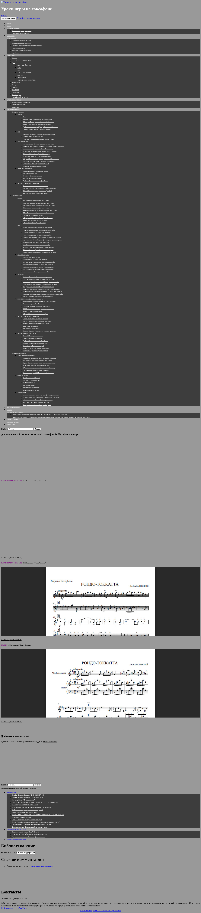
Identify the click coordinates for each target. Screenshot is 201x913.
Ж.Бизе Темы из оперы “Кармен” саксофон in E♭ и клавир (38, 213)
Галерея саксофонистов (13, 407)
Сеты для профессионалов (19, 353)
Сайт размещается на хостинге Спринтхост (100, 910)
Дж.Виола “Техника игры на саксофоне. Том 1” (35, 181)
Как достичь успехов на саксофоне (21, 50)
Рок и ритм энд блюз (23, 255)
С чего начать (10, 36)
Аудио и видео (11, 55)
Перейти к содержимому (28, 18)
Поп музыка (21, 274)
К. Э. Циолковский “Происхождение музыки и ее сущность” (32, 807)
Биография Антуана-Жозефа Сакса (21, 41)
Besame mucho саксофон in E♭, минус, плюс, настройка (37, 277)
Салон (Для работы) (23, 375)
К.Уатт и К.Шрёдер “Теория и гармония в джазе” (36, 324)
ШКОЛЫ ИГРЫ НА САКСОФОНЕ (27, 333)
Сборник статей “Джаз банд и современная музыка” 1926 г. (31, 824)
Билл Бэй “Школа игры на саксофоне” (33, 178)
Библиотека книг (11, 793)
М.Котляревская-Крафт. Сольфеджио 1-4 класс (35, 193)
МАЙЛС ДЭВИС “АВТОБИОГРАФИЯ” (25, 805)
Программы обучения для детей (20, 33)
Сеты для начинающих (18, 112)
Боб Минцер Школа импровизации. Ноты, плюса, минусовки (39, 301)
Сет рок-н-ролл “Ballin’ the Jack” (32, 257)
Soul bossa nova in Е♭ (29, 385)
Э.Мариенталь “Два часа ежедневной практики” (35, 351)
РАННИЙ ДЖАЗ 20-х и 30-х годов (21, 60)
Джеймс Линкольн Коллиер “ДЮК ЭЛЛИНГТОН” (28, 795)
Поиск (4, 15)
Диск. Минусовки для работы (31, 390)
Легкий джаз (15, 92)
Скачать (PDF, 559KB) (11, 721)
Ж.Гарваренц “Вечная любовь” (31, 387)
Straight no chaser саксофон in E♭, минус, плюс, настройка (38, 247)
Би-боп (19, 68)
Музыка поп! (15, 107)
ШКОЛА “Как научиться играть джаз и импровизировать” (38, 309)
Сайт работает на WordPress (14, 908)
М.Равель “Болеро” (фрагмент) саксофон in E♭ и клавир (37, 119)
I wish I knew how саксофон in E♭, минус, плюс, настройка (38, 279)
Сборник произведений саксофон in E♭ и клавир (36, 370)
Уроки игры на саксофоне (26, 8)
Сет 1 (24, 117)
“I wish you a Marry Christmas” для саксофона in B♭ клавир (38, 144)
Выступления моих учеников (15, 412)
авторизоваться (50, 741)
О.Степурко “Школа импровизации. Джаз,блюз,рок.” (37, 306)
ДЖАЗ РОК (15, 87)
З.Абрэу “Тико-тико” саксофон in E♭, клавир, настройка (38, 296)
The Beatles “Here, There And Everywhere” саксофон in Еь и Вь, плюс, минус (43, 146)
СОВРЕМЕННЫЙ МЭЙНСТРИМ (27, 80)
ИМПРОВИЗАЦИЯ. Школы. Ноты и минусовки (30, 299)
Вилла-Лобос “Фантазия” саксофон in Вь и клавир (36, 365)
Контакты (9, 410)
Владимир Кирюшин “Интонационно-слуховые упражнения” (39, 188)
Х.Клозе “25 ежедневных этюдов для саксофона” (36, 348)
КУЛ (19, 70)
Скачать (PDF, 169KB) (11, 557)
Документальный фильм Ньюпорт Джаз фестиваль (28, 837)
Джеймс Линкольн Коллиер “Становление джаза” (28, 797)
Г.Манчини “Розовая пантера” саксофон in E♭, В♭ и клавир (38, 139)
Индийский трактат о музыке (21, 817)
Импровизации (22, 392)
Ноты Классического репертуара (26, 356)
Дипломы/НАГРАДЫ (13, 419)
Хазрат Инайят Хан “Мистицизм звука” (25, 812)
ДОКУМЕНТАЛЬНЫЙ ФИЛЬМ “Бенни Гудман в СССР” (30, 834)
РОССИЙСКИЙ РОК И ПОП (20, 97)
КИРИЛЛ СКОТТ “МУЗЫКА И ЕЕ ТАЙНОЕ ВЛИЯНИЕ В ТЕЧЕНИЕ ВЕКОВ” (38, 815)
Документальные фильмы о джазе (16, 829)
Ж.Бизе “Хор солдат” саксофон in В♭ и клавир (35, 220)
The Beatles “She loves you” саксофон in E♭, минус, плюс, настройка (41, 289)
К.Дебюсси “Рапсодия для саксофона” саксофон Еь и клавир (39, 368)
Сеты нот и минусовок (13, 109)
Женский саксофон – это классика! (21, 102)
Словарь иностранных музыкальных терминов (35, 186)
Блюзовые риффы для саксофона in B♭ (33, 137)
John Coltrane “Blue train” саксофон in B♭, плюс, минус (38, 400)
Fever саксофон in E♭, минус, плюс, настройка (35, 260)
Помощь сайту (11, 424)
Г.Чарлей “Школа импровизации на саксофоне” (35, 314)
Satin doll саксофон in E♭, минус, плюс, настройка (36, 245)
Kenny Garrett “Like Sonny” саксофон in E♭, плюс (36, 402)
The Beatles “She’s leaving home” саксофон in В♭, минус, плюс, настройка (42, 292)
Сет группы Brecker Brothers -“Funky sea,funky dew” (37, 405)
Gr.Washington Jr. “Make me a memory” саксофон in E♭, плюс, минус (41, 397)
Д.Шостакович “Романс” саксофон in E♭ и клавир (36, 208)
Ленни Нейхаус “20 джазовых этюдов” (33, 346)
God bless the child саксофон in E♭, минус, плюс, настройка (39, 262)
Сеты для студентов (17, 196)
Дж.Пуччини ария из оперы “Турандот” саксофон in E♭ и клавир (40, 127)
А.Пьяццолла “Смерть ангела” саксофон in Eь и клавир (37, 360)
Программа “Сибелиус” (13, 422)
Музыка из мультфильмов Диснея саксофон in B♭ (36, 164)
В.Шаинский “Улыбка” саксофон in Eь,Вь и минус (36, 154)
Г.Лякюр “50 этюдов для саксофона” (32, 338)
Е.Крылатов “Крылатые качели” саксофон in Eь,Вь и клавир (39, 161)
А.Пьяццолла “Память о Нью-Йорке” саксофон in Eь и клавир (39, 358)
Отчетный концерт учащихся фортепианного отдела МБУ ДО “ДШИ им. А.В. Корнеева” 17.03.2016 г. (39, 415)
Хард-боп (20, 75)
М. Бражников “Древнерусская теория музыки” (27, 810)
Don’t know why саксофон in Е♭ (31, 380)
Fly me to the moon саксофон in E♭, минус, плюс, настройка (39, 230)
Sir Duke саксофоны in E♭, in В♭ (31, 378)
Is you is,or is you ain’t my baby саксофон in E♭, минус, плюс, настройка (42, 240)
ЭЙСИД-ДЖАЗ (22, 77)
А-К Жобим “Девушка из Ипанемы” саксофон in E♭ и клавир (39, 134)
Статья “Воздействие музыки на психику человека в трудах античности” (36, 822)
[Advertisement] (100, 457)
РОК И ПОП (15, 90)
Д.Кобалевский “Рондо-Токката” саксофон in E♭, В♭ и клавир (39, 205)
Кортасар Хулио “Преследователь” (23, 800)
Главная (9, 23)
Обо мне (9, 26)
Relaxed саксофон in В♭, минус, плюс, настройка (36, 272)
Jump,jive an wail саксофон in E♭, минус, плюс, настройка (38, 269)
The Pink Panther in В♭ (29, 383)
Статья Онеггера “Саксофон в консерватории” (27, 820)
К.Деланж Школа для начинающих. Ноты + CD (35, 171)
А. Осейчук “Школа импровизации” (32, 176)
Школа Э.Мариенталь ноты (30, 173)
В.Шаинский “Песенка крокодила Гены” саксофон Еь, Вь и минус (40, 151)
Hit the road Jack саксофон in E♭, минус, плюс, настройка (38, 267)
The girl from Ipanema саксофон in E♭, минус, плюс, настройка (39, 252)
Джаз (13, 63)
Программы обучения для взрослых (21, 31)
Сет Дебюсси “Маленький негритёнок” (33, 215)
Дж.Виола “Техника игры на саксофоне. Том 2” (35, 343)
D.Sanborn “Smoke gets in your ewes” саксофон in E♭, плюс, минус (41, 395)
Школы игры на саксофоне (25, 169)
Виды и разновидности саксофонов (21, 43)
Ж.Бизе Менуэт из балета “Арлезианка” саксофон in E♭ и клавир (40, 210)
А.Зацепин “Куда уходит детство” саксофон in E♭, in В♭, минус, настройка (43, 294)
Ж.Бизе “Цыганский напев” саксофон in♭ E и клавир (37, 124)
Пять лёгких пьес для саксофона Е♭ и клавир (34, 166)
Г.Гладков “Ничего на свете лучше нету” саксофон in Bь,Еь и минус (41, 159)
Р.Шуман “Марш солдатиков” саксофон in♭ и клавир (37, 129)
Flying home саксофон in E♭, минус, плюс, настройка (37, 235)
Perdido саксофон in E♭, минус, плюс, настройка (36, 242)
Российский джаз (16, 95)
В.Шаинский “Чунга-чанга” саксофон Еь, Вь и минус (37, 156)
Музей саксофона (16, 53)
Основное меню (8, 18)
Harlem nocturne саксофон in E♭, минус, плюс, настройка (38, 264)
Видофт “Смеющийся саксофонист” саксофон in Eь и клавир (39, 363)
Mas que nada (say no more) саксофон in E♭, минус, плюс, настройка (41, 282)
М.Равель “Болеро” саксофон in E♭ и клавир (34, 223)
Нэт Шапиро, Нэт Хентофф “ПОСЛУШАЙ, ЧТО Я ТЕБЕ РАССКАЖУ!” (35, 802)
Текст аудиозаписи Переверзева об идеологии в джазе (29, 827)
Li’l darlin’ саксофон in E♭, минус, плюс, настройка (36, 232)
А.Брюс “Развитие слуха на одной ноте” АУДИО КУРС (37, 191)
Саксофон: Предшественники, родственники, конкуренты (27, 45)
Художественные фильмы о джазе (16, 839)
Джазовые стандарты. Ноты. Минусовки (33, 304)
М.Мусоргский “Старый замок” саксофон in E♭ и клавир (38, 218)
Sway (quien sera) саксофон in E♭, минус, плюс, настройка (38, 287)
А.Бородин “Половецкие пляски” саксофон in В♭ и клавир (38, 122)
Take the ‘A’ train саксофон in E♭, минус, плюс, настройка (38, 250)
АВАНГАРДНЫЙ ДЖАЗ (24, 73)
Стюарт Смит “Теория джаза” (31, 326)
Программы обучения (13, 28)
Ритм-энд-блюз (16, 82)
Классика (14, 58)
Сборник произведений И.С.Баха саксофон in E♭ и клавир (38, 373)
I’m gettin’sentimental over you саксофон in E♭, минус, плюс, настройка (42, 237)
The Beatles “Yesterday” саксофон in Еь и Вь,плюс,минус (38, 149)
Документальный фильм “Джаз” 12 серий (25, 832)
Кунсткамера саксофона (18, 48)
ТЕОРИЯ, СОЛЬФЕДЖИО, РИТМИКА (28, 183)
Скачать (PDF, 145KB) (11, 639)
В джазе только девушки (14, 100)
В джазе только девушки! (18, 105)
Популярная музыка (23, 141)
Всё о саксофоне (11, 38)
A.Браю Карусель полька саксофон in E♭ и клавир (36, 200)
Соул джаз (15, 85)
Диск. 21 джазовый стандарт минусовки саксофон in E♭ (38, 228)
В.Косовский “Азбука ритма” (31, 328)
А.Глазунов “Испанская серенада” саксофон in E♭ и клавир (38, 203)
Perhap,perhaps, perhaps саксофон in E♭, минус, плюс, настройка (40, 284)
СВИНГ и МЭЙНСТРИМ (24, 65)
